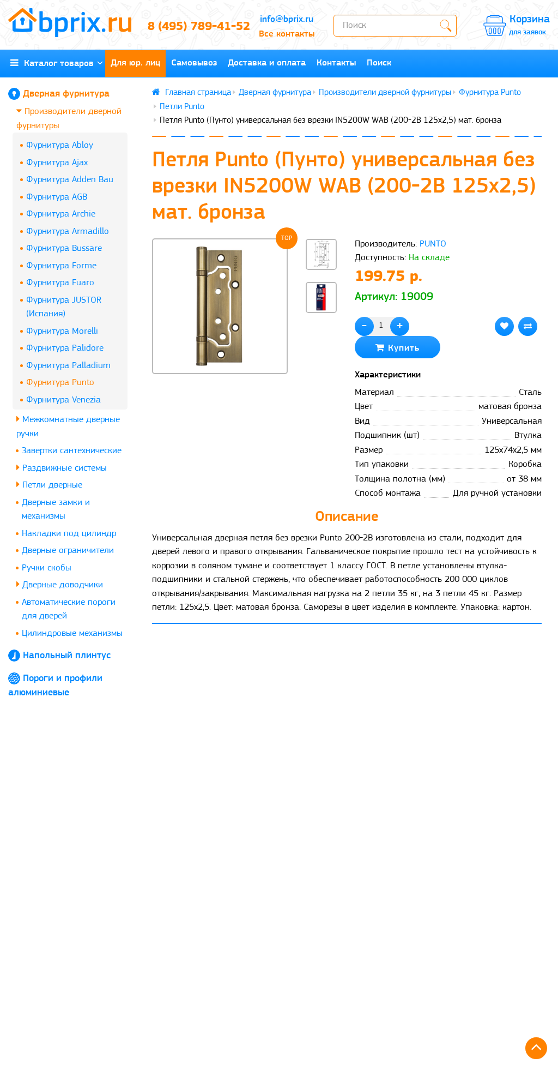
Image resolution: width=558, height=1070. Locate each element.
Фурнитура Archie (60, 214)
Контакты (336, 63)
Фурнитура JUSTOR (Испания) (63, 307)
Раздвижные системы (63, 468)
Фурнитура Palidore (65, 348)
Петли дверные (51, 485)
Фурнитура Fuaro (60, 282)
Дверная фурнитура (66, 94)
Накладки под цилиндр (69, 533)
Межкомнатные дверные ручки (68, 426)
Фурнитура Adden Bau (69, 179)
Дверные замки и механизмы (56, 509)
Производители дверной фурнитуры (69, 118)
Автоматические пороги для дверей (69, 609)
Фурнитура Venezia (63, 400)
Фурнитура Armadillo (67, 231)
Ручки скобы (46, 568)
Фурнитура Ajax (57, 162)
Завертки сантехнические (72, 450)
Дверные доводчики (61, 585)
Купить (402, 348)
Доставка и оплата (267, 63)
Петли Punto (182, 107)
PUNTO (433, 244)
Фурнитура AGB (56, 197)
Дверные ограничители (68, 550)
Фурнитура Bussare (64, 248)
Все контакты (286, 34)
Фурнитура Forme (61, 265)
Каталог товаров (56, 63)
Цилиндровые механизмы (72, 633)
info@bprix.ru (286, 19)
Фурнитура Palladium (68, 365)
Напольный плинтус (67, 656)
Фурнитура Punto (60, 382)
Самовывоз (194, 63)
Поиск (379, 63)
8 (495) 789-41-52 (194, 27)
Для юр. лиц (135, 63)
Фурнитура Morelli (62, 331)
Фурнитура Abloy (59, 145)
